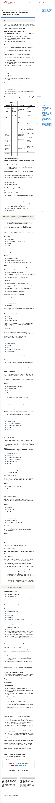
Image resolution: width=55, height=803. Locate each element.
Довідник (30, 2)
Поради (44, 2)
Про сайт (22, 801)
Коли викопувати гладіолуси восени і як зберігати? (46, 108)
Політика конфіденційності (16, 801)
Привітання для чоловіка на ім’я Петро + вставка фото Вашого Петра (47, 10)
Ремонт (49, 2)
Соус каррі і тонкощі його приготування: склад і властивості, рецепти (47, 97)
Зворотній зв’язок (6, 801)
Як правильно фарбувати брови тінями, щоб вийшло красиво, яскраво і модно (47, 124)
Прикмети (43, 105)
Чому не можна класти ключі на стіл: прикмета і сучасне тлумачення (47, 103)
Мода (40, 2)
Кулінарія (36, 2)
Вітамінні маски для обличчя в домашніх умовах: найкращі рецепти (47, 211)
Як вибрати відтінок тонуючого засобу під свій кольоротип (26, 781)
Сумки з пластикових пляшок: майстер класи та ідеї (47, 119)
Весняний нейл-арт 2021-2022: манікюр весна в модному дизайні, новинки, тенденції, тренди (47, 114)
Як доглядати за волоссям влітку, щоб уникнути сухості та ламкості (9, 781)
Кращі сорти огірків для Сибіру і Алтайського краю (47, 206)
